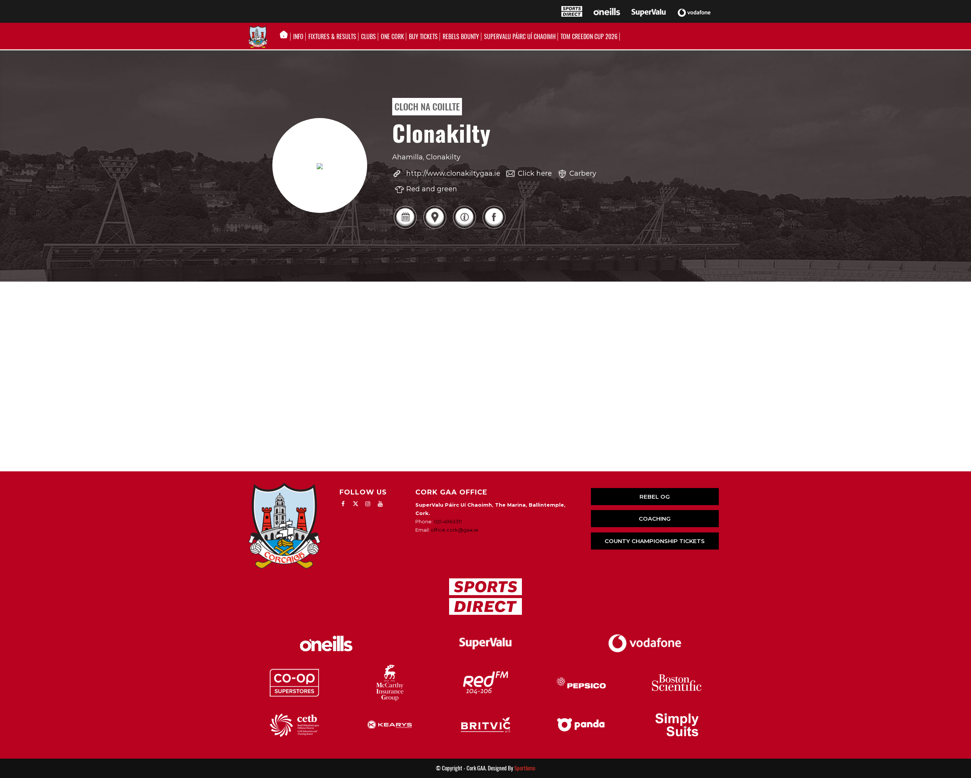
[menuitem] (286, 37)
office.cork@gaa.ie (454, 530)
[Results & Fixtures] (405, 228)
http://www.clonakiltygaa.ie (453, 173)
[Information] (464, 228)
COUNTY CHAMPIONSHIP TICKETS (655, 541)
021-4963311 (448, 521)
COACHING (655, 518)
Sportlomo (524, 768)
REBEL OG (654, 496)
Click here (535, 173)
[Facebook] (494, 228)
